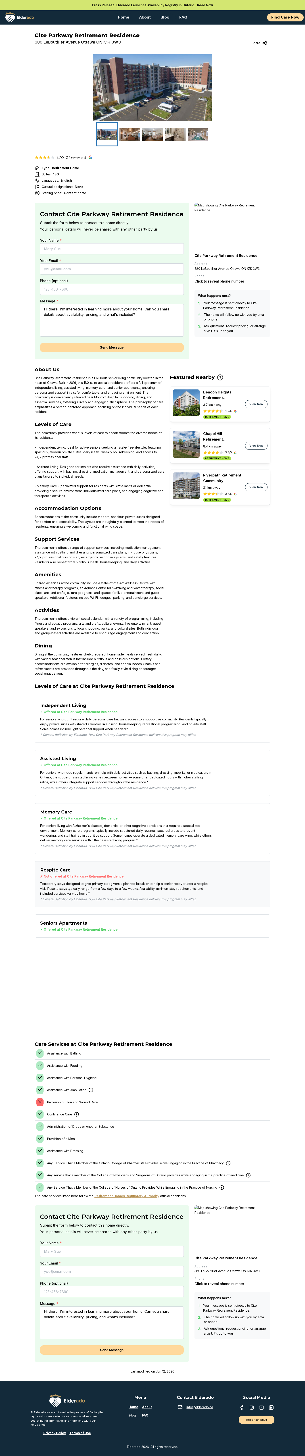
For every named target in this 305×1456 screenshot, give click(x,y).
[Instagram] (252, 1408)
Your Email (50, 260)
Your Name (51, 240)
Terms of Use (80, 1433)
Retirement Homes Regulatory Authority (126, 1196)
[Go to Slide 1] (107, 134)
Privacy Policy (54, 1433)
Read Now (205, 5)
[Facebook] (242, 1408)
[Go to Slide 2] (130, 134)
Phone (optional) (54, 281)
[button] (152, 87)
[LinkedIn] (271, 1408)
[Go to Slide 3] (152, 134)
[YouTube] (261, 1408)
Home (133, 1407)
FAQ (145, 1415)
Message (49, 301)
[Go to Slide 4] (175, 134)
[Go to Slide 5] (198, 134)
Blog (132, 1415)
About (147, 1407)
